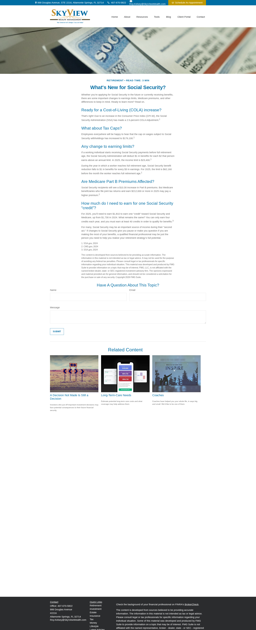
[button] (114, 16)
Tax (91, 619)
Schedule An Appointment (189, 2)
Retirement (95, 605)
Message (55, 307)
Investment (95, 609)
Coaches (158, 395)
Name (53, 290)
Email (132, 290)
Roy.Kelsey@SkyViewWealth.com (68, 620)
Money (93, 622)
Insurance (95, 616)
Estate (93, 612)
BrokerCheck (192, 604)
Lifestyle (94, 626)
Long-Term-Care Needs (116, 395)
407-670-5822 (118, 2)
